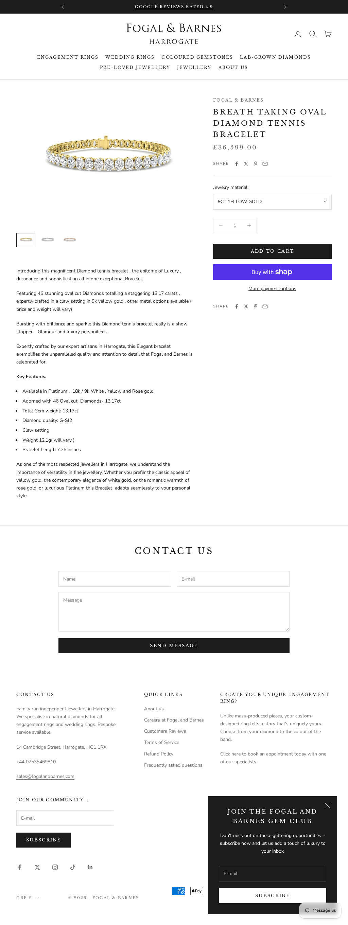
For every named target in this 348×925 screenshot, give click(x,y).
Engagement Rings (68, 57)
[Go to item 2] (47, 240)
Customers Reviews (165, 731)
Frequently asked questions (173, 765)
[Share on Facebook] (236, 163)
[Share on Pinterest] (255, 163)
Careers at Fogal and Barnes (174, 720)
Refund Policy (158, 754)
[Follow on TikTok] (72, 867)
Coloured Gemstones (197, 57)
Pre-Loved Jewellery (135, 67)
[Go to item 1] (25, 240)
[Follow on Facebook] (19, 867)
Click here (230, 754)
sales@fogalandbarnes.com (45, 776)
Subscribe (272, 896)
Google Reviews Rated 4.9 (174, 6)
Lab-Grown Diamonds (275, 57)
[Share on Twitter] (246, 163)
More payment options (272, 288)
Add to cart (272, 251)
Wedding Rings (130, 57)
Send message (174, 645)
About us (233, 67)
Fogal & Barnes (238, 100)
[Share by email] (265, 163)
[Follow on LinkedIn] (90, 867)
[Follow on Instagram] (55, 867)
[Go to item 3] (69, 240)
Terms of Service (161, 742)
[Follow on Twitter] (37, 867)
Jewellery (194, 67)
